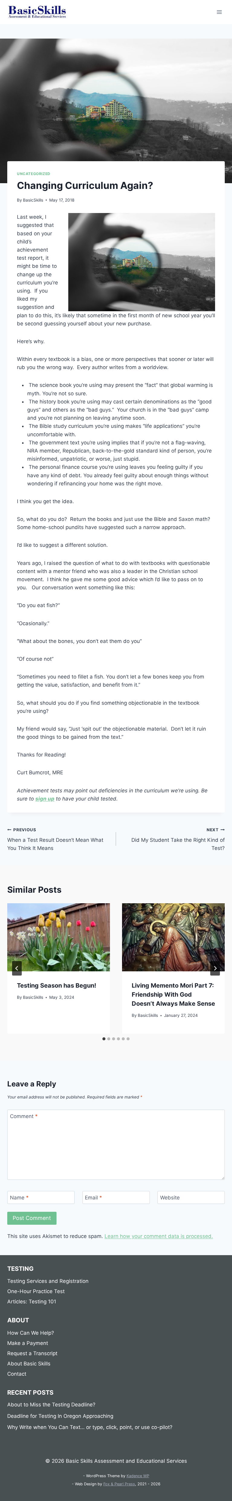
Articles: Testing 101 (31, 1302)
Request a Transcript (32, 1353)
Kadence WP (138, 1476)
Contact (16, 1374)
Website (170, 1198)
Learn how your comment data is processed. (159, 1236)
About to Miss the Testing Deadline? (51, 1405)
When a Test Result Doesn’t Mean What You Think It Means (55, 839)
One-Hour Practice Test (36, 1291)
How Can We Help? (30, 1333)
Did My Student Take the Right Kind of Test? (178, 839)
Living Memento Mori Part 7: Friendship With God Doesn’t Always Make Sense (173, 994)
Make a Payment (27, 1343)
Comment (24, 1116)
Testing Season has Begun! (56, 985)
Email (93, 1198)
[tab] (103, 1038)
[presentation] (58, 937)
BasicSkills (33, 200)
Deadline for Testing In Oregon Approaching (60, 1416)
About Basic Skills (28, 1364)
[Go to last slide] (17, 968)
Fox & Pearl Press (119, 1484)
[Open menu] (219, 12)
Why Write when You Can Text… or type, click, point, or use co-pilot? (89, 1427)
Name (19, 1198)
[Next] (215, 968)
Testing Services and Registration (48, 1281)
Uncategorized (33, 173)
